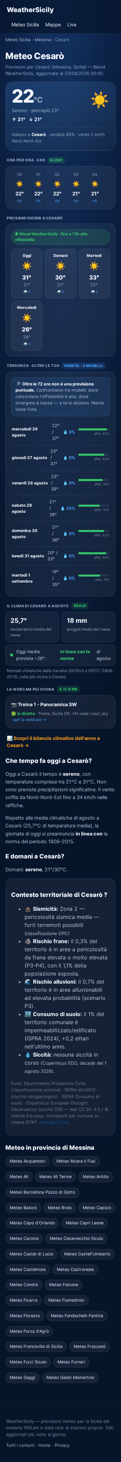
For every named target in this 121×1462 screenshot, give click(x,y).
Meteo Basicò (23, 1207)
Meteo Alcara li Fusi (75, 1161)
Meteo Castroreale (75, 1269)
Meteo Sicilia (25, 24)
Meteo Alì (19, 1176)
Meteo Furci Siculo (28, 1361)
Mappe (53, 24)
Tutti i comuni (20, 1445)
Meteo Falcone (63, 1284)
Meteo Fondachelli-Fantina (77, 1315)
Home (44, 1445)
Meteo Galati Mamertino (70, 1377)
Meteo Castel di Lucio (31, 1253)
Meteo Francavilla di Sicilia (36, 1346)
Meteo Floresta (25, 1315)
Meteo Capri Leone (85, 1222)
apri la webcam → (29, 719)
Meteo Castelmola (28, 1269)
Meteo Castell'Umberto (87, 1253)
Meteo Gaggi (22, 1377)
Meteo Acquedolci (27, 1161)
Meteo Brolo (60, 1207)
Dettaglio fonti (54, 1122)
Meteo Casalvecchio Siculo (76, 1238)
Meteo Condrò (24, 1284)
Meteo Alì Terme (55, 1176)
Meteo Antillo (96, 1176)
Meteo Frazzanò (90, 1346)
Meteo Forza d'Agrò (29, 1331)
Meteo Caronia (24, 1238)
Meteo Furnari (71, 1361)
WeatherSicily (30, 10)
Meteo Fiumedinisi (66, 1300)
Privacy (62, 1445)
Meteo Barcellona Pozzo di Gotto (42, 1192)
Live (71, 24)
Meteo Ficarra (23, 1300)
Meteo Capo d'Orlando (32, 1222)
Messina (43, 39)
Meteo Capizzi (97, 1207)
